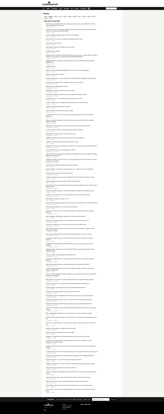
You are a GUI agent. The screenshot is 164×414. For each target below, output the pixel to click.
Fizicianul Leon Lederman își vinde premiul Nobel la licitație (61, 165)
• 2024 (92, 16)
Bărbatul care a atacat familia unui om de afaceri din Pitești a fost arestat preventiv (68, 125)
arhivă (64, 404)
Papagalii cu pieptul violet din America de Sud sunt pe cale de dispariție (65, 137)
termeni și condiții (66, 405)
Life (72, 8)
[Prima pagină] (43, 8)
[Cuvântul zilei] (87, 8)
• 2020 (73, 16)
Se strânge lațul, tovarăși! (53, 51)
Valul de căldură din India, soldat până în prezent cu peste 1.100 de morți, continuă (68, 377)
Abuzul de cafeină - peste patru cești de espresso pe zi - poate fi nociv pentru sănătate (69, 169)
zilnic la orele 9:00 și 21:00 (64, 399)
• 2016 (54, 16)
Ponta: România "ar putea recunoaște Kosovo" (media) (60, 150)
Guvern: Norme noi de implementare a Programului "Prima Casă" (63, 291)
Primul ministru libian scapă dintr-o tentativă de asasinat (61, 367)
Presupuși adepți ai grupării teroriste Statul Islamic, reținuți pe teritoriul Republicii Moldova (70, 355)
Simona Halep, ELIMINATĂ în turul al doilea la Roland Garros (62, 207)
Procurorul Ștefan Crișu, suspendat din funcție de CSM (60, 254)
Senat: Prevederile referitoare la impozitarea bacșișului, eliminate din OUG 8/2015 (68, 264)
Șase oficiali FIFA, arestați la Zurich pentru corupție (59, 110)
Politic (48, 8)
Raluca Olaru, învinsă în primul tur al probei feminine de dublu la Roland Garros (67, 381)
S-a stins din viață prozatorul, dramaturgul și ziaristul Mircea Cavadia (64, 129)
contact (64, 409)
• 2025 (44, 18)
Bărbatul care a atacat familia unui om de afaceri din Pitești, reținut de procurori (67, 220)
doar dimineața (78, 399)
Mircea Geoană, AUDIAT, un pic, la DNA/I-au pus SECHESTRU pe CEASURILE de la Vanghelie (71, 78)
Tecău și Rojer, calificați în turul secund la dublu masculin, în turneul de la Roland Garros (69, 385)
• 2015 (49, 16)
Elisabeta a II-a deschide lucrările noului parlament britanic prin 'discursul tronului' (68, 336)
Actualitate (54, 8)
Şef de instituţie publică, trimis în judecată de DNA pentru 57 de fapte (64, 82)
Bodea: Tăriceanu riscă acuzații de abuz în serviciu (59, 173)
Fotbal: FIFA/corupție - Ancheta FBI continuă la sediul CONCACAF (63, 359)
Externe (77, 8)
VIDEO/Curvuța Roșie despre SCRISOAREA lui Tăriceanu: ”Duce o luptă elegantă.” (67, 70)
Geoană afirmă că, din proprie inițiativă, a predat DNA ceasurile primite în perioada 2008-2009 (71, 146)
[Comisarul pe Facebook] (45, 410)
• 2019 (68, 16)
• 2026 (49, 18)
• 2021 (78, 16)
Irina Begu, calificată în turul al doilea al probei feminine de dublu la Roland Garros (68, 283)
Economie (66, 8)
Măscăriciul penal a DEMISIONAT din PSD (57, 86)
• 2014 (44, 16)
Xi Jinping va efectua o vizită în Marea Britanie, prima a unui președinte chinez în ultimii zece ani (72, 351)
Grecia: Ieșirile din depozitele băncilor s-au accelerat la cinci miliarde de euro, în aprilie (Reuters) (71, 202)
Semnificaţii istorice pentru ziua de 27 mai (57, 198)
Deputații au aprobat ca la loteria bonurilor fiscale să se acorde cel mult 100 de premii (69, 303)
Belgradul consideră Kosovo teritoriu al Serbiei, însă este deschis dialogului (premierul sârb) (70, 363)
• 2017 (59, 16)
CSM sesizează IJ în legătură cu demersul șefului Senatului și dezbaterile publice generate (70, 279)
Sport (60, 8)
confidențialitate (66, 407)
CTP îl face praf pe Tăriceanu (53, 43)
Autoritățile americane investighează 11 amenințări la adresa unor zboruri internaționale (69, 295)
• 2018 (64, 16)
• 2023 (88, 16)
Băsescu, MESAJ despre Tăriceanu (55, 74)
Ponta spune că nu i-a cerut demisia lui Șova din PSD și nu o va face (64, 98)
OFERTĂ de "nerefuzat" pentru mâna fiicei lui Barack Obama (62, 142)
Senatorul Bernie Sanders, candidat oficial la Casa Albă (60, 328)
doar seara (87, 399)
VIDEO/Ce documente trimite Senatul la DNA (58, 106)
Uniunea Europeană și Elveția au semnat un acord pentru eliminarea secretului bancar (69, 299)
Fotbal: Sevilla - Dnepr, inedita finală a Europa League (60, 332)
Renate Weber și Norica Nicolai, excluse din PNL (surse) (61, 133)
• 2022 (83, 16)
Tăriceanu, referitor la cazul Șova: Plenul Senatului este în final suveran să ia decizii (68, 194)
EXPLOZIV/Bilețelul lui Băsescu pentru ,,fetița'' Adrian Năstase (62, 35)
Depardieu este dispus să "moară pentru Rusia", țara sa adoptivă (63, 181)
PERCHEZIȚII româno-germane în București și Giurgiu (60, 90)
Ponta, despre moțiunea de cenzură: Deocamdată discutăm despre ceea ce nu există (69, 234)
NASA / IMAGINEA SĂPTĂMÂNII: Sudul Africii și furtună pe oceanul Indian (65, 216)
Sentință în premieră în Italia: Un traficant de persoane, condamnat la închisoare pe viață (70, 190)
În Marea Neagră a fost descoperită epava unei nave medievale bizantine (65, 287)
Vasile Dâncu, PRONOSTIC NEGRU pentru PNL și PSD (60, 47)
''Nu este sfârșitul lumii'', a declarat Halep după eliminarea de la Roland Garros (67, 102)
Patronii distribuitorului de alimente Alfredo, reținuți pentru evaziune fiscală (66, 94)
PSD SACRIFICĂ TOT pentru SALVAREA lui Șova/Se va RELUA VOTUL (64, 39)
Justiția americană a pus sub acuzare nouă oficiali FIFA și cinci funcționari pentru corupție (70, 177)
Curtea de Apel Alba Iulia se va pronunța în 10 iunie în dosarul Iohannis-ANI (66, 224)
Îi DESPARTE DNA (50, 66)
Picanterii (83, 8)
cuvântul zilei (86, 404)
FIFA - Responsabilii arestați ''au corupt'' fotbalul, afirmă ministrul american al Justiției (69, 313)
